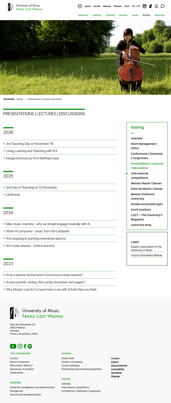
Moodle (97, 6)
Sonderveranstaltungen (147, 204)
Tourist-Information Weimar (146, 255)
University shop (141, 225)
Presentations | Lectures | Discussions (45, 99)
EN (138, 6)
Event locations (141, 209)
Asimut (88, 6)
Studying (110, 15)
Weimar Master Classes (146, 183)
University (83, 15)
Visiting (146, 15)
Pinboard (117, 6)
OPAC (126, 6)
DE (133, 6)
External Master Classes (147, 188)
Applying (97, 15)
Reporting (159, 15)
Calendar (137, 138)
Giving (135, 15)
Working (123, 15)
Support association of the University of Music (146, 248)
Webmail (107, 6)
